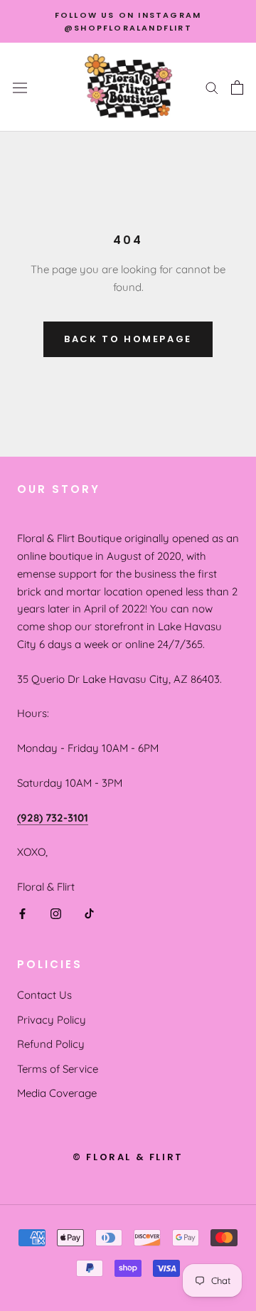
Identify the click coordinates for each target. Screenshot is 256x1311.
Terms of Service (57, 1069)
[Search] (212, 87)
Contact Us (44, 995)
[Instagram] (55, 913)
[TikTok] (89, 913)
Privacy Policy (51, 1019)
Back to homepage (128, 339)
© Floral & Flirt (128, 1157)
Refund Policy (51, 1044)
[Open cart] (237, 87)
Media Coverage (57, 1093)
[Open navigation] (20, 87)
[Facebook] (22, 913)
